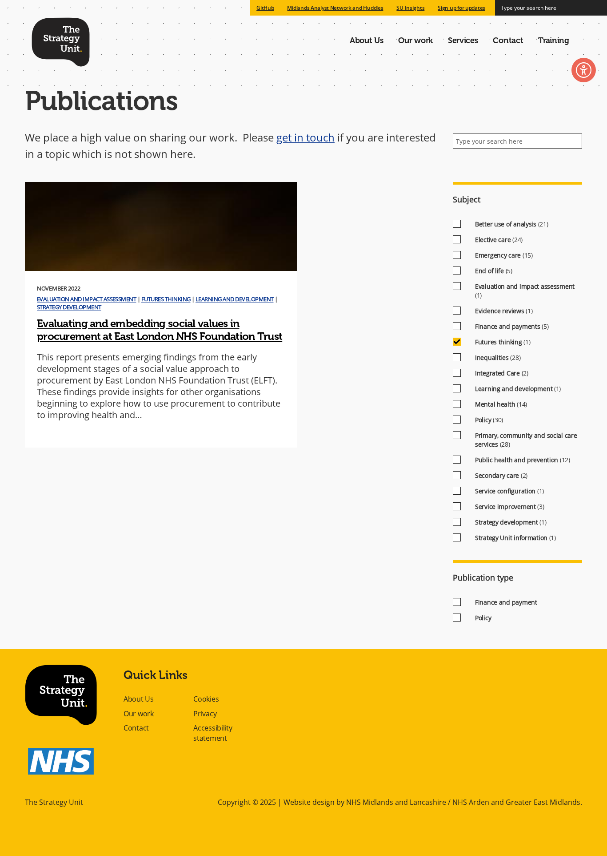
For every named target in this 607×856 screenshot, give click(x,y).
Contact (508, 40)
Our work (415, 40)
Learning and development (235, 299)
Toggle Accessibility (583, 70)
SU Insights (410, 8)
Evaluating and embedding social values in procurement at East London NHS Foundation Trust (159, 330)
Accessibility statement (212, 733)
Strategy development (69, 307)
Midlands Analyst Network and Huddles (335, 8)
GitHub (265, 8)
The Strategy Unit (60, 40)
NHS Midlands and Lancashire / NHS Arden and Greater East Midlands (463, 802)
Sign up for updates (461, 8)
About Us (366, 40)
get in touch (305, 137)
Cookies (206, 699)
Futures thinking (166, 299)
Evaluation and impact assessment (86, 299)
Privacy (204, 714)
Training (553, 40)
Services (463, 40)
